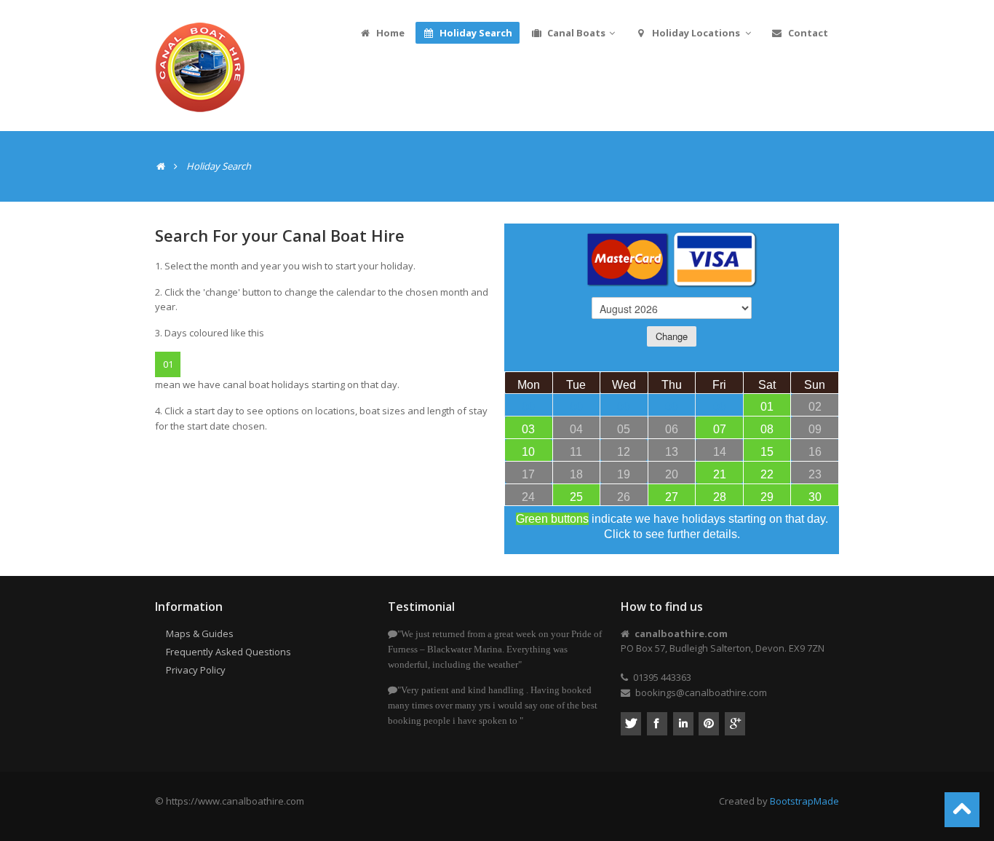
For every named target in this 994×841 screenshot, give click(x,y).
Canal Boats (575, 32)
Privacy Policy (196, 669)
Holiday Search (474, 32)
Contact (807, 32)
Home (389, 32)
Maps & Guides (200, 633)
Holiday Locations (696, 32)
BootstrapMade (804, 801)
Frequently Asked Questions (228, 651)
